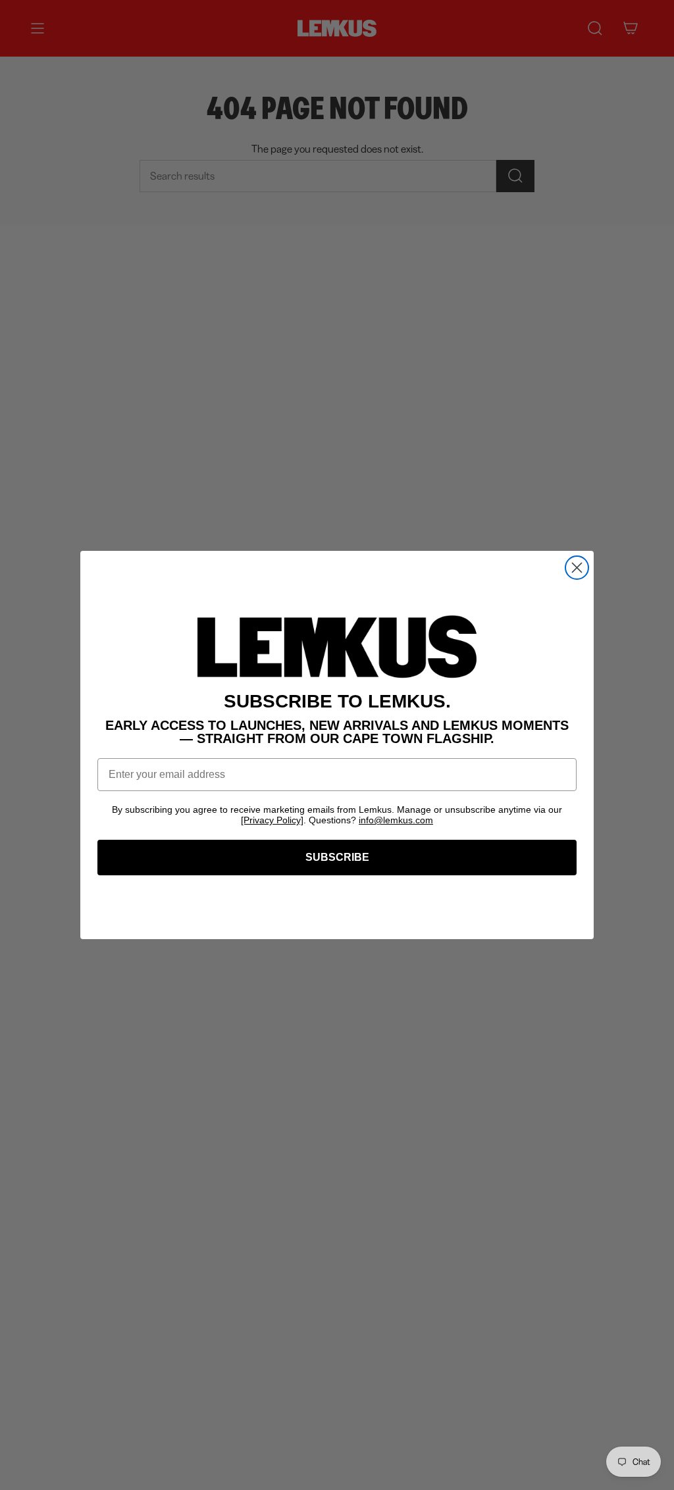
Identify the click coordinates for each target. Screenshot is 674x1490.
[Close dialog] (576, 567)
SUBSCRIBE (337, 857)
